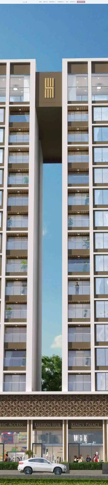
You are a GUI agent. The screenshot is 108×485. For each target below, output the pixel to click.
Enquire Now (81, 1)
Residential (52, 1)
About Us (45, 1)
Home (40, 1)
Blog (67, 1)
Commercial (60, 1)
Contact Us (72, 1)
